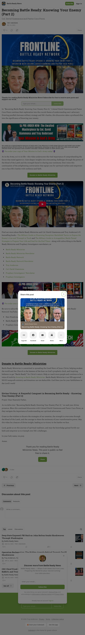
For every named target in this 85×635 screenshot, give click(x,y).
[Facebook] (33, 335)
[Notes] (51, 335)
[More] (61, 335)
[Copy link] (23, 335)
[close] (64, 294)
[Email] (42, 335)
